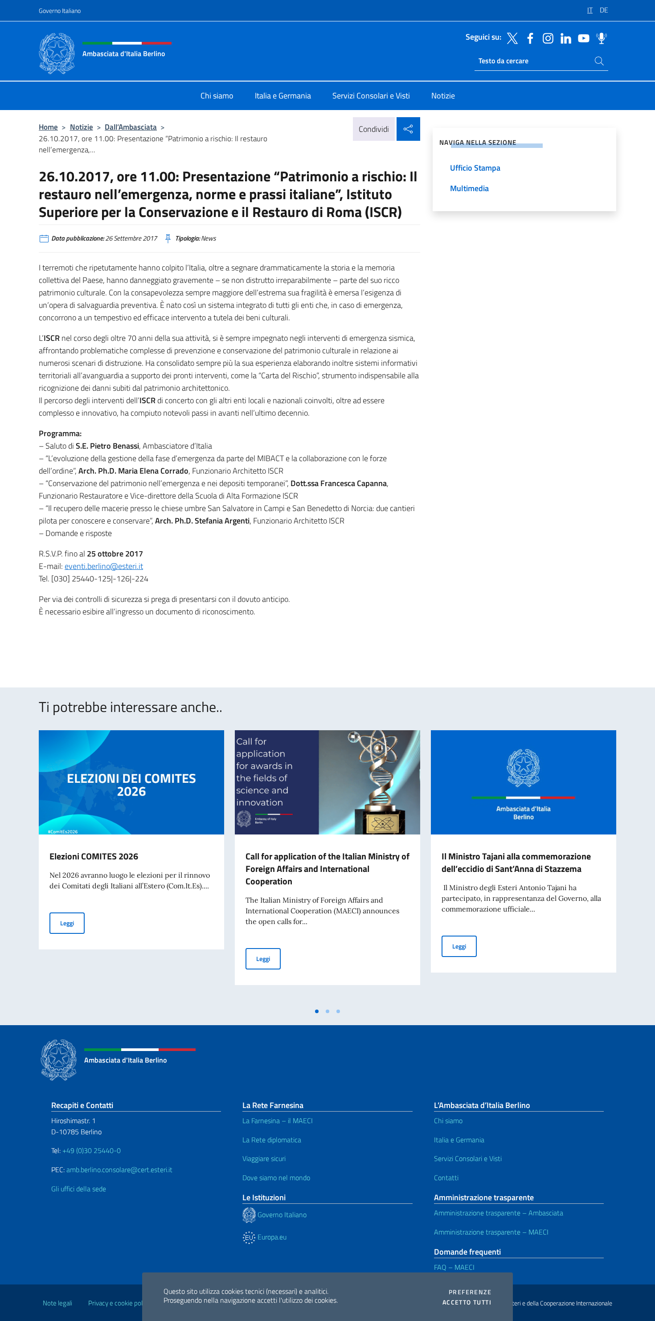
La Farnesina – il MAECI (277, 1120)
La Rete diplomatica (271, 1139)
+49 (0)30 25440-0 (91, 1150)
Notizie (81, 126)
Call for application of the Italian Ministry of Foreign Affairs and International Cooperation (327, 868)
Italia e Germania (459, 1139)
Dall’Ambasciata (131, 126)
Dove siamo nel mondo (276, 1177)
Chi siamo (448, 1120)
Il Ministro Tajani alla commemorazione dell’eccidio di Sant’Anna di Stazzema (516, 862)
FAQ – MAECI (454, 1267)
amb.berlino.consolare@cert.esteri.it (119, 1169)
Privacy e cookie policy (119, 1303)
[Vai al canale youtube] (581, 37)
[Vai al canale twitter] (510, 37)
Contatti (446, 1177)
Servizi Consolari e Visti (468, 1158)
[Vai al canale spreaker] (599, 37)
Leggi (72, 923)
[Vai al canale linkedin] (564, 37)
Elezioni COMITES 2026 (93, 856)
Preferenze (470, 1292)
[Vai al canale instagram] (546, 37)
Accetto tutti (466, 1302)
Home (48, 126)
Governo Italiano (60, 10)
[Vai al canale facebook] (528, 37)
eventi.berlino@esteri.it (104, 566)
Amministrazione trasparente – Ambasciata (498, 1212)
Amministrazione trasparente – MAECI (491, 1232)
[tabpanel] (131, 866)
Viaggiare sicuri (264, 1158)
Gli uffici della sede (78, 1188)
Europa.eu (271, 1236)
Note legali (57, 1303)
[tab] (317, 1011)
